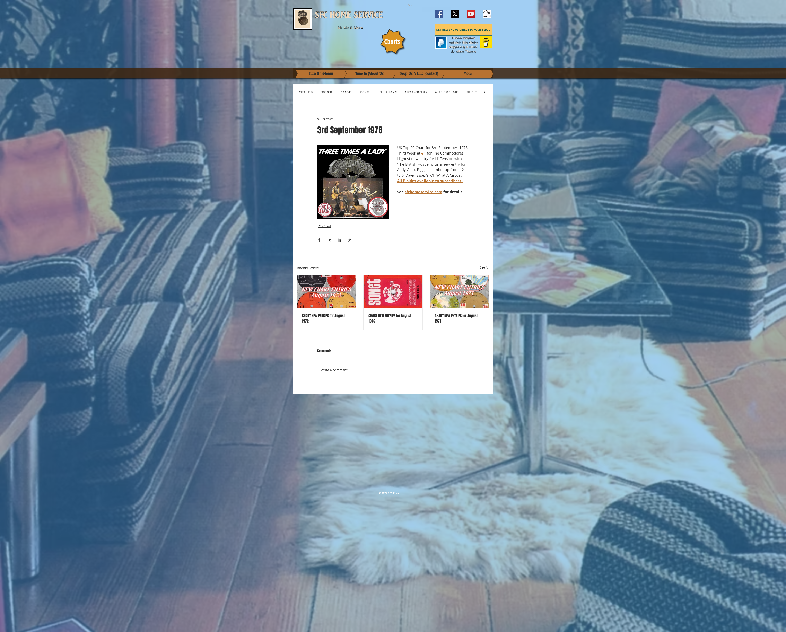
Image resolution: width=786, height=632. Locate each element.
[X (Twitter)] (455, 14)
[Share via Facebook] (319, 240)
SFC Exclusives (388, 92)
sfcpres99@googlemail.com (410, 5)
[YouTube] (471, 14)
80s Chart (326, 92)
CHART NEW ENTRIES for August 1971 (456, 318)
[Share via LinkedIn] (339, 240)
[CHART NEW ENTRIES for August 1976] (393, 291)
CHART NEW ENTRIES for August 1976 (389, 318)
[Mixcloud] (487, 14)
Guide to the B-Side (446, 92)
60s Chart (366, 92)
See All (484, 267)
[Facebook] (439, 14)
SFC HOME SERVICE (349, 14)
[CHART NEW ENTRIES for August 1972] (326, 291)
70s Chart (346, 92)
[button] (463, 29)
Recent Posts (305, 92)
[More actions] (466, 118)
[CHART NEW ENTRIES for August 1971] (459, 291)
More (469, 92)
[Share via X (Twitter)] (329, 240)
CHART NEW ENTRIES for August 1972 (323, 318)
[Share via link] (349, 240)
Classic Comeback (416, 92)
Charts (392, 41)
